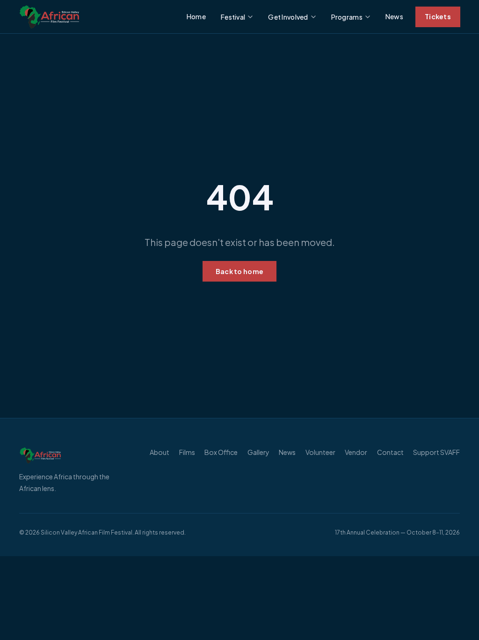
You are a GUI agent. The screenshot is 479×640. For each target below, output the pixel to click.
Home (196, 16)
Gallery (258, 452)
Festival (233, 17)
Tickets (438, 16)
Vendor (356, 452)
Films (187, 452)
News (394, 16)
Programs (347, 17)
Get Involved (288, 17)
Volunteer (320, 452)
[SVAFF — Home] (49, 17)
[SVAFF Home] (75, 455)
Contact (390, 452)
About (159, 452)
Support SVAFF (436, 452)
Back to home (239, 271)
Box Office (221, 452)
